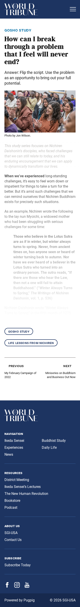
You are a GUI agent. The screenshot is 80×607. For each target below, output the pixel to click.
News (8, 454)
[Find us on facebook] (7, 586)
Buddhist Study (54, 440)
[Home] (35, 9)
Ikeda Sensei (14, 440)
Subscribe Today (17, 565)
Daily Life (49, 447)
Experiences (13, 447)
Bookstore (12, 500)
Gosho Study (18, 331)
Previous (16, 366)
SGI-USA (11, 533)
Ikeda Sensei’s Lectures (22, 487)
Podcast (10, 507)
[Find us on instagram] (17, 586)
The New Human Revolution (26, 494)
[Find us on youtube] (27, 586)
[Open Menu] (72, 9)
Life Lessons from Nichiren (31, 343)
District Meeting (16, 480)
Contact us (13, 540)
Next (67, 366)
